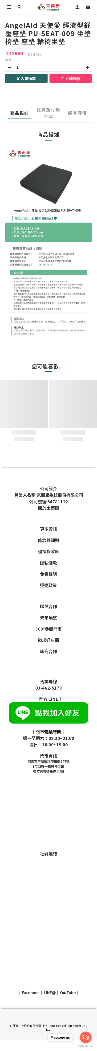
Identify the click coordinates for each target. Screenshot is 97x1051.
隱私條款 (48, 563)
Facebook (31, 992)
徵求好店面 (48, 640)
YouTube (68, 992)
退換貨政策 (48, 551)
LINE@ (50, 992)
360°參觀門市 (48, 629)
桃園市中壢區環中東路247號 (48, 761)
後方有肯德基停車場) (48, 771)
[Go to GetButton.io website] (85, 1046)
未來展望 (48, 617)
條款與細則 (48, 540)
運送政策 (48, 585)
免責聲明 (48, 574)
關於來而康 (48, 508)
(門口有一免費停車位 (48, 766)
